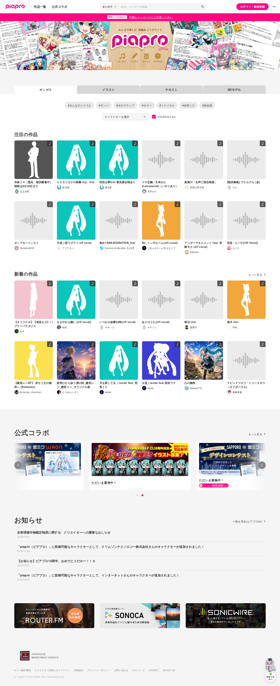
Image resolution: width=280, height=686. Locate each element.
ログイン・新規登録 (252, 6)
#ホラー (147, 105)
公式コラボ (59, 6)
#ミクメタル (167, 105)
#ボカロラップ (125, 105)
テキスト (171, 89)
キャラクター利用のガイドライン (52, 670)
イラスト (108, 89)
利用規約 (78, 670)
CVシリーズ (138, 670)
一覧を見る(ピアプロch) (247, 521)
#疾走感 (207, 105)
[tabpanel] (140, 465)
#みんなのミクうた (79, 105)
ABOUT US (169, 670)
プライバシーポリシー (98, 670)
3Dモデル (234, 89)
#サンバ (104, 105)
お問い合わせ (121, 670)
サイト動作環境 (22, 670)
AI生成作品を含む (167, 116)
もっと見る (255, 274)
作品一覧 (40, 6)
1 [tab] (138, 495)
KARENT (154, 670)
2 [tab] (142, 495)
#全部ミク (188, 105)
